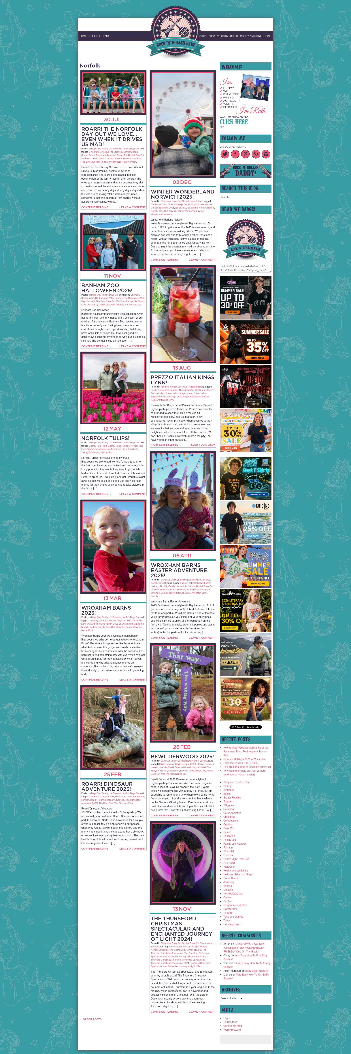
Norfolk (118, 151)
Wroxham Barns (168, 589)
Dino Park (94, 151)
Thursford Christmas (161, 959)
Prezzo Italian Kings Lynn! (182, 379)
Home (83, 36)
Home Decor (230, 878)
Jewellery (228, 882)
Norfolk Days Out (130, 148)
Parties (227, 901)
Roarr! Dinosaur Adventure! (102, 155)
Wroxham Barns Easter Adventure (193, 589)
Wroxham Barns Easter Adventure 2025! (179, 570)
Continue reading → (96, 207)
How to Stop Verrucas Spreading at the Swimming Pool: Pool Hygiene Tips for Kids (245, 751)
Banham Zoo (87, 297)
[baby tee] (246, 318)
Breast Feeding (232, 797)
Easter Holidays (195, 582)
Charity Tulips (114, 445)
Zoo (139, 304)
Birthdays (228, 790)
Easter (174, 579)
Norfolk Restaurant (196, 389)
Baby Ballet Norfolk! (256, 970)
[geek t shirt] (246, 499)
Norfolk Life (181, 773)
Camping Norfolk (107, 620)
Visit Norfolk (107, 452)
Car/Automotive (232, 813)
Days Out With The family (129, 620)
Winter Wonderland (187, 210)
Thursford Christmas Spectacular (188, 959)
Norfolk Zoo (130, 304)
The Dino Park (106, 803)
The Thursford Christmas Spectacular (178, 951)
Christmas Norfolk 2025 (162, 207)
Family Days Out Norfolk (104, 304)
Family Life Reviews (111, 148)
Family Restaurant (160, 389)
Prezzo (210, 389)
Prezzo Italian (157, 393)
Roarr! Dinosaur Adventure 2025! (107, 786)
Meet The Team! (98, 36)
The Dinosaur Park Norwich (122, 161)
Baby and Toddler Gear (236, 782)
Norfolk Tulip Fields (96, 448)
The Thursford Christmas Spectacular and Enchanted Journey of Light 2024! (181, 929)
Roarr (135, 151)
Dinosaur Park (107, 151)
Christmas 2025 (159, 204)
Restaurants (194, 386)
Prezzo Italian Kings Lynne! (178, 393)
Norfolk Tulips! (105, 438)
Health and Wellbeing (235, 870)
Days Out (95, 148)
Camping (93, 620)
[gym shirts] (246, 363)
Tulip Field (133, 448)
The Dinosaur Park (132, 158)
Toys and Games (233, 916)
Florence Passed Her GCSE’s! (240, 763)
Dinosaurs (120, 796)
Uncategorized (231, 924)
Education (229, 836)
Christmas (166, 200)
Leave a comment (132, 207)
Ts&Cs (203, 36)
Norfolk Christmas (160, 949)
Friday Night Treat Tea (236, 859)
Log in (227, 1018)
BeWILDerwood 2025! (182, 756)
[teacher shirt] (246, 451)
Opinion (227, 897)
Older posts (91, 1019)
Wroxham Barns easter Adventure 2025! (170, 592)
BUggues (228, 805)
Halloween (229, 866)
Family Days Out (114, 623)
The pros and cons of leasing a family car (247, 767)
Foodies (165, 386)
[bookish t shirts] (246, 631)
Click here (234, 121)
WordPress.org (232, 1029)
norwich (127, 151)
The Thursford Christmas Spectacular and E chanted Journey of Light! (180, 954)
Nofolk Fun (173, 770)
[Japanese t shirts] (246, 587)
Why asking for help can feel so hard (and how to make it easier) (244, 772)
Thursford (200, 956)
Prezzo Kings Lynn (172, 396)
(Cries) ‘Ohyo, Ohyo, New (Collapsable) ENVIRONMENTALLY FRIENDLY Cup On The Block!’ (243, 947)
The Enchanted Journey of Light (185, 949)
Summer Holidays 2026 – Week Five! (244, 759)
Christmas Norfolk (203, 204)
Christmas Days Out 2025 (180, 204)
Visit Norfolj (94, 452)
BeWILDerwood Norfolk (179, 767)
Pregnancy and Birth (235, 905)
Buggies (228, 801)
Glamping (128, 623)
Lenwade (131, 796)
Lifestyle (228, 889)
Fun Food (229, 863)
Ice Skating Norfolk (196, 207)
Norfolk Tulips (114, 448)
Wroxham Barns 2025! (106, 610)
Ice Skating (180, 207)
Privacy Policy (218, 36)
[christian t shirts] (246, 543)
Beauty (227, 786)
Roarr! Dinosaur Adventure (111, 799)
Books (227, 793)
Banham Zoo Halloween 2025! (106, 287)
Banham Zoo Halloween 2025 (130, 297)
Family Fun (161, 770)
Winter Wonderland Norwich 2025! (182, 194)
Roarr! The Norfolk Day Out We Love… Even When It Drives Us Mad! (111, 136)
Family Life (183, 579)
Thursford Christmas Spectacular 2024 (170, 962)
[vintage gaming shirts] (246, 407)
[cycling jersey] (246, 675)
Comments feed (232, 1025)
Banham (135, 294)
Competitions (231, 820)
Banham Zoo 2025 (104, 297)
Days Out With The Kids (93, 301)
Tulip (124, 448)
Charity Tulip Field (98, 445)
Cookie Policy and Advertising (250, 36)
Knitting (227, 886)
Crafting (228, 824)
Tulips (84, 452)
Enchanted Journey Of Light (185, 946)
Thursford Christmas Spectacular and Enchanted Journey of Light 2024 (180, 964)
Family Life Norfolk (177, 586)
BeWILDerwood (166, 763)
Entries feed (230, 1022)
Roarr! (84, 155)
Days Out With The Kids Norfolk (121, 301)
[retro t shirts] (246, 719)
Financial (228, 851)
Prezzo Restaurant (191, 396)
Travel (227, 920)
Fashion (228, 847)
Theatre (154, 946)
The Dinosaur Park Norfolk (94, 161)
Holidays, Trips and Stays (238, 874)
